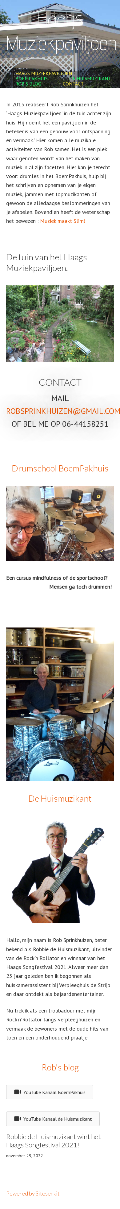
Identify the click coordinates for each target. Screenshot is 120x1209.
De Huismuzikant (90, 78)
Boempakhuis (31, 78)
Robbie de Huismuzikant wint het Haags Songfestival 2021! (53, 1140)
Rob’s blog (28, 83)
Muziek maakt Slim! (62, 220)
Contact (73, 83)
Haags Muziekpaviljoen (43, 73)
